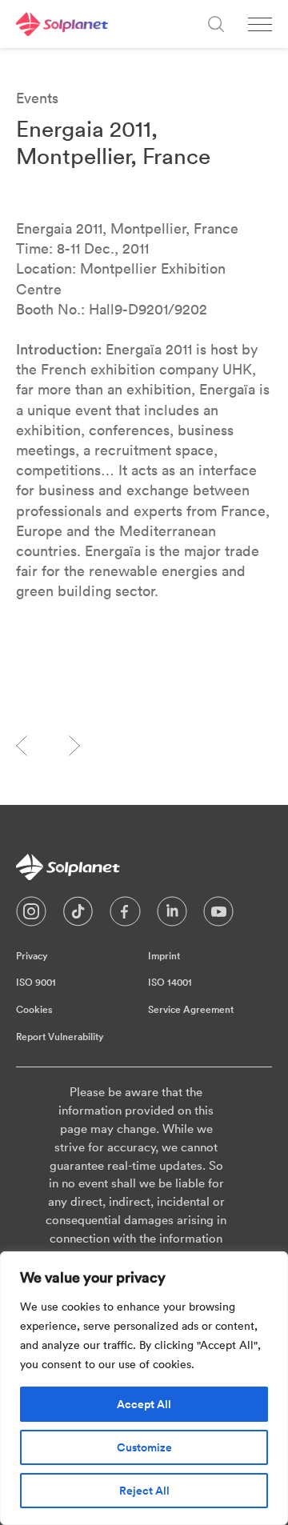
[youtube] (218, 915)
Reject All (144, 1490)
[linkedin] (172, 915)
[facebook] (125, 915)
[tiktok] (78, 915)
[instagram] (31, 915)
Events (37, 98)
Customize (144, 1447)
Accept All (144, 1404)
